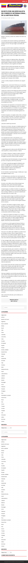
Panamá (3, 389)
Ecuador (3, 341)
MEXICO (3, 378)
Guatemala (3, 358)
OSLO (2, 384)
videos (2, 417)
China (2, 332)
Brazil (2, 328)
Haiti (2, 362)
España (2, 345)
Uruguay (3, 410)
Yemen (2, 421)
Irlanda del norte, (4, 369)
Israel (2, 371)
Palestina (3, 386)
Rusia (2, 399)
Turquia (2, 406)
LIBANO (3, 375)
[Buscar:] (14, 307)
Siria (2, 402)
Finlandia (3, 354)
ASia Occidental (4, 323)
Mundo (2, 380)
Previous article (14, 299)
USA (2, 412)
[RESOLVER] (14, 6)
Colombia (3, 334)
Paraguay (3, 391)
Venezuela (3, 415)
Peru (2, 393)
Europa (2, 347)
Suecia (2, 404)
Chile (2, 330)
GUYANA (3, 360)
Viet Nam (3, 419)
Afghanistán (3, 315)
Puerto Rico (3, 397)
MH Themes (22, 561)
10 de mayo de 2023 (6, 18)
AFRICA (2, 317)
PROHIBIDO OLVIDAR (6, 395)
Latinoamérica (4, 373)
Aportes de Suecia (5, 319)
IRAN (2, 367)
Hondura (3, 365)
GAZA (2, 356)
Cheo (13, 18)
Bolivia (2, 325)
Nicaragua (3, 382)
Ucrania (2, 408)
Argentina (3, 321)
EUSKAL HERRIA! (4, 349)
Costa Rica (3, 336)
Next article (14, 301)
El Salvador (3, 343)
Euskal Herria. (4, 352)
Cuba (2, 339)
